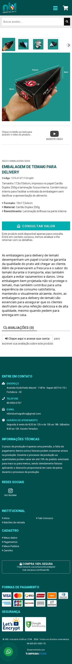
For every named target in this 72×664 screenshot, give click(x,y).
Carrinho (8, 550)
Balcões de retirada (14, 522)
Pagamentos (10, 542)
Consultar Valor (38, 226)
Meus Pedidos (11, 546)
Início (5, 161)
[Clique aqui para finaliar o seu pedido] (65, 7)
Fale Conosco (45, 518)
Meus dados (10, 537)
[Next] (68, 45)
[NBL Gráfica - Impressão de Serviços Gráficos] (9, 14)
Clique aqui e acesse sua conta (29, 338)
